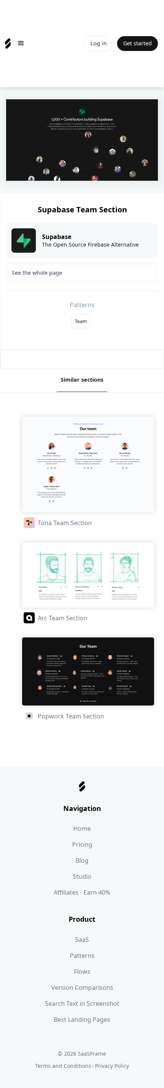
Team (81, 321)
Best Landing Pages (82, 1019)
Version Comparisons (82, 987)
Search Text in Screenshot (82, 1003)
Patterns (82, 955)
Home (82, 828)
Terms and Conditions (63, 1065)
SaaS (82, 939)
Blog (82, 860)
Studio (82, 876)
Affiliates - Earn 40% (82, 892)
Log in (98, 43)
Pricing (82, 844)
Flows (82, 971)
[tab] (82, 380)
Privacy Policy (112, 1065)
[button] (21, 43)
